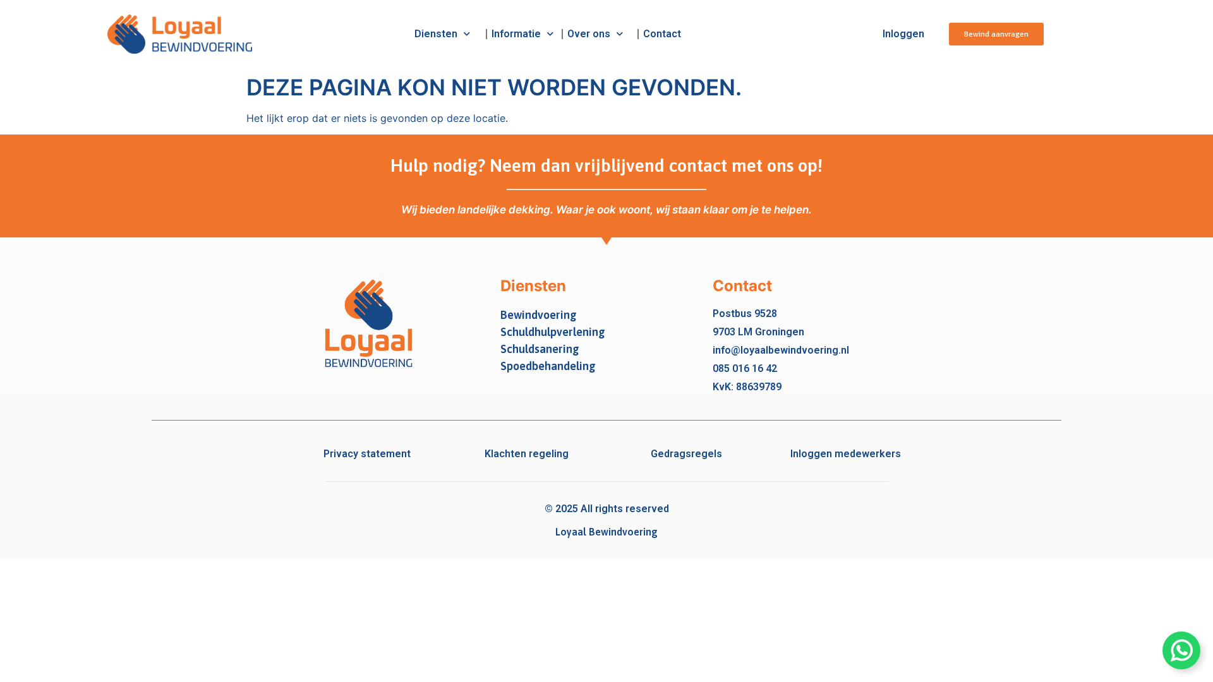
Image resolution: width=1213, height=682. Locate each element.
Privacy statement (367, 454)
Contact (662, 34)
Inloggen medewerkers (845, 454)
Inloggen (903, 34)
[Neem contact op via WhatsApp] (1181, 650)
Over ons (588, 34)
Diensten (435, 34)
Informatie (516, 34)
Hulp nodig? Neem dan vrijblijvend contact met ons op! (606, 165)
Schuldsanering (539, 349)
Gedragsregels (686, 454)
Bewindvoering (538, 314)
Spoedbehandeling (548, 366)
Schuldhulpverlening (552, 331)
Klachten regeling (527, 454)
